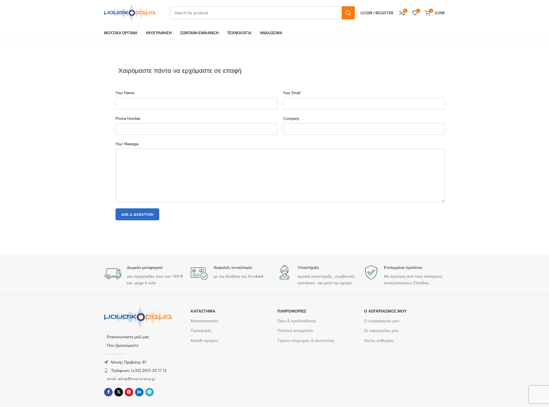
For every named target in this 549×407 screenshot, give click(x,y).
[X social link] (118, 392)
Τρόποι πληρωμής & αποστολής (306, 340)
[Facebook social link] (108, 392)
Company (291, 118)
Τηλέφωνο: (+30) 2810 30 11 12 (139, 370)
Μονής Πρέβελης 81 (128, 362)
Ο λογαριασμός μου (381, 321)
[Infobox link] (144, 275)
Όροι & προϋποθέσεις (296, 321)
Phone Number (128, 118)
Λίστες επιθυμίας (378, 340)
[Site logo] (130, 12)
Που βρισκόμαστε (122, 345)
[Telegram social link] (149, 392)
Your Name (125, 93)
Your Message (127, 144)
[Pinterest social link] (129, 392)
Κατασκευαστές (204, 321)
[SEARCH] (348, 12)
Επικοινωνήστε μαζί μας (128, 337)
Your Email (292, 93)
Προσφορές (201, 330)
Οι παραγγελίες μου (381, 330)
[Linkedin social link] (139, 392)
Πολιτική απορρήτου (295, 330)
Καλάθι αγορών (204, 340)
